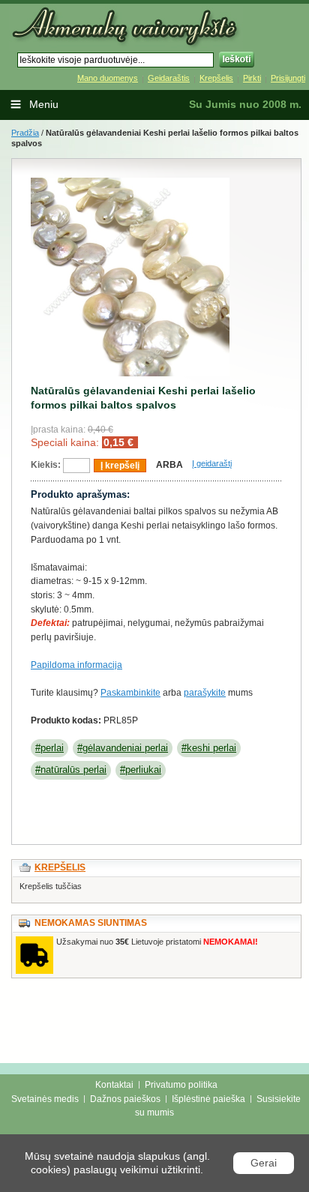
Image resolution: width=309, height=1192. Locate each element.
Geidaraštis (169, 77)
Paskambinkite (130, 692)
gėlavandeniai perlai (125, 747)
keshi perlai (211, 747)
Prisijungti (288, 77)
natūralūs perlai (73, 769)
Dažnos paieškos (125, 1099)
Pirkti (252, 77)
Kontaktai (114, 1085)
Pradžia (25, 132)
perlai (52, 747)
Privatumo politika (181, 1085)
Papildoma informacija (76, 665)
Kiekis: (46, 465)
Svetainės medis (45, 1099)
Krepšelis (216, 77)
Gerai (263, 1163)
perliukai (143, 769)
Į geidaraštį (212, 463)
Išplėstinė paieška (208, 1099)
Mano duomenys (107, 77)
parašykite (205, 692)
